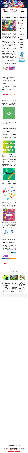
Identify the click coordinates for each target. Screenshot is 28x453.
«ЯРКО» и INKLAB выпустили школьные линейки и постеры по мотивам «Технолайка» (22, 34)
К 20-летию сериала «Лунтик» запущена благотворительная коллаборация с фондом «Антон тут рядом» (22, 39)
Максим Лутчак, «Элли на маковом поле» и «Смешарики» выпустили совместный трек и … (22, 284)
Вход (23, 9)
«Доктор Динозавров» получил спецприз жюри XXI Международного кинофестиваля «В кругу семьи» (6, 284)
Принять (14, 451)
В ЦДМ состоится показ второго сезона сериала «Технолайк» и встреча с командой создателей (22, 30)
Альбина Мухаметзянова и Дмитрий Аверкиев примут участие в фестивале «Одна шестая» (22, 24)
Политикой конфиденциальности (14, 449)
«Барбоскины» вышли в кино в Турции (14, 283)
